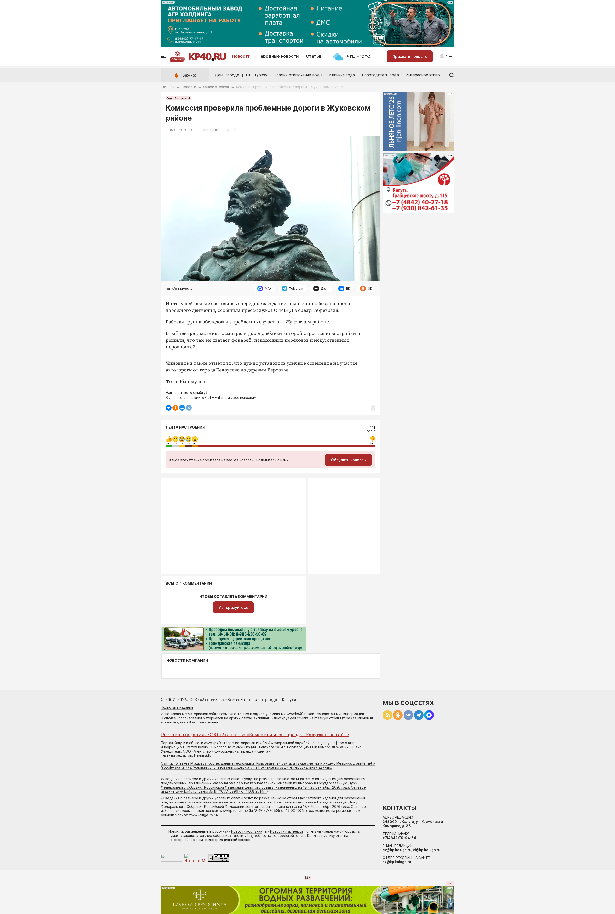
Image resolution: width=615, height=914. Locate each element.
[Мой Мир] (182, 408)
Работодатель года (380, 75)
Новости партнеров (286, 831)
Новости (241, 56)
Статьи (313, 56)
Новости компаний (187, 660)
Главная (167, 87)
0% (169, 443)
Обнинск (177, 59)
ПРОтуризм (257, 75)
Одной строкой (216, 87)
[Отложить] (227, 130)
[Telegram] (189, 408)
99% (372, 443)
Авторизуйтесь (233, 607)
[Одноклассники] (175, 408)
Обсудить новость (348, 459)
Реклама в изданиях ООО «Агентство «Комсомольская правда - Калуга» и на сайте (255, 735)
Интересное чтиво (423, 75)
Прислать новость (410, 56)
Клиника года (342, 75)
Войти (449, 56)
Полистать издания (177, 707)
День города (227, 75)
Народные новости (278, 56)
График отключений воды (298, 75)
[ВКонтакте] (169, 408)
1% (182, 443)
